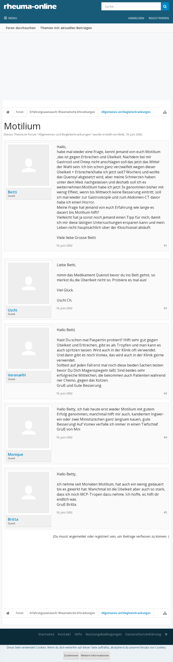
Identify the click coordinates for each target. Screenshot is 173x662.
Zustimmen (71, 655)
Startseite (46, 634)
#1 (165, 245)
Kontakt (64, 634)
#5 (165, 512)
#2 (165, 308)
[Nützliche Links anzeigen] (165, 112)
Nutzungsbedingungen (104, 634)
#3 (165, 393)
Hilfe (78, 634)
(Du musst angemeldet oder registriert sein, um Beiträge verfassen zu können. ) (111, 536)
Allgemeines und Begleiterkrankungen (65, 134)
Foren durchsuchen (21, 28)
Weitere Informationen (95, 655)
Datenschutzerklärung (143, 634)
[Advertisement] (86, 66)
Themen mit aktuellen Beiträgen (66, 28)
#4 (165, 437)
